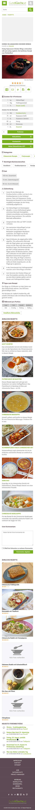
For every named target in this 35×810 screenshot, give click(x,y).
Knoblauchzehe (21, 113)
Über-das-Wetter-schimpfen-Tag (17, 752)
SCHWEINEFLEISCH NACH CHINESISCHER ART (17, 448)
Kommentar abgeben (23, 552)
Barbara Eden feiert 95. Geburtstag (18, 732)
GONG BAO (5, 480)
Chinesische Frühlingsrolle (10, 585)
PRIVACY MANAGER (17, 774)
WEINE (17, 786)
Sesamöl (19, 127)
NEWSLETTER (17, 782)
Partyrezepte (26, 156)
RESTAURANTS (18, 788)
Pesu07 (25, 729)
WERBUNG (17, 780)
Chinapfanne (6, 718)
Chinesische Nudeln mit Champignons (14, 638)
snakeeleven (27, 754)
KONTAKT (17, 763)
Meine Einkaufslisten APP (16, 146)
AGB (17, 770)
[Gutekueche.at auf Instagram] (18, 794)
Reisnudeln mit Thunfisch (10, 611)
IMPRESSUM (17, 761)
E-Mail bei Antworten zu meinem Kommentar (18, 548)
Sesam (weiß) (20, 106)
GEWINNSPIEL (17, 784)
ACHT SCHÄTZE (7, 344)
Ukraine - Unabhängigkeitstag (16, 727)
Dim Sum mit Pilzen (8, 691)
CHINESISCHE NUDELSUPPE (11, 514)
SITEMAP (17, 765)
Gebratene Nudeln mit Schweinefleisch (14, 664)
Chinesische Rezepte (10, 156)
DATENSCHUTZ (17, 772)
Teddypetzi (26, 741)
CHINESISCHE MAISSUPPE (11, 414)
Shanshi (11, 46)
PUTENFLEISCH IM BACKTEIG (12, 379)
